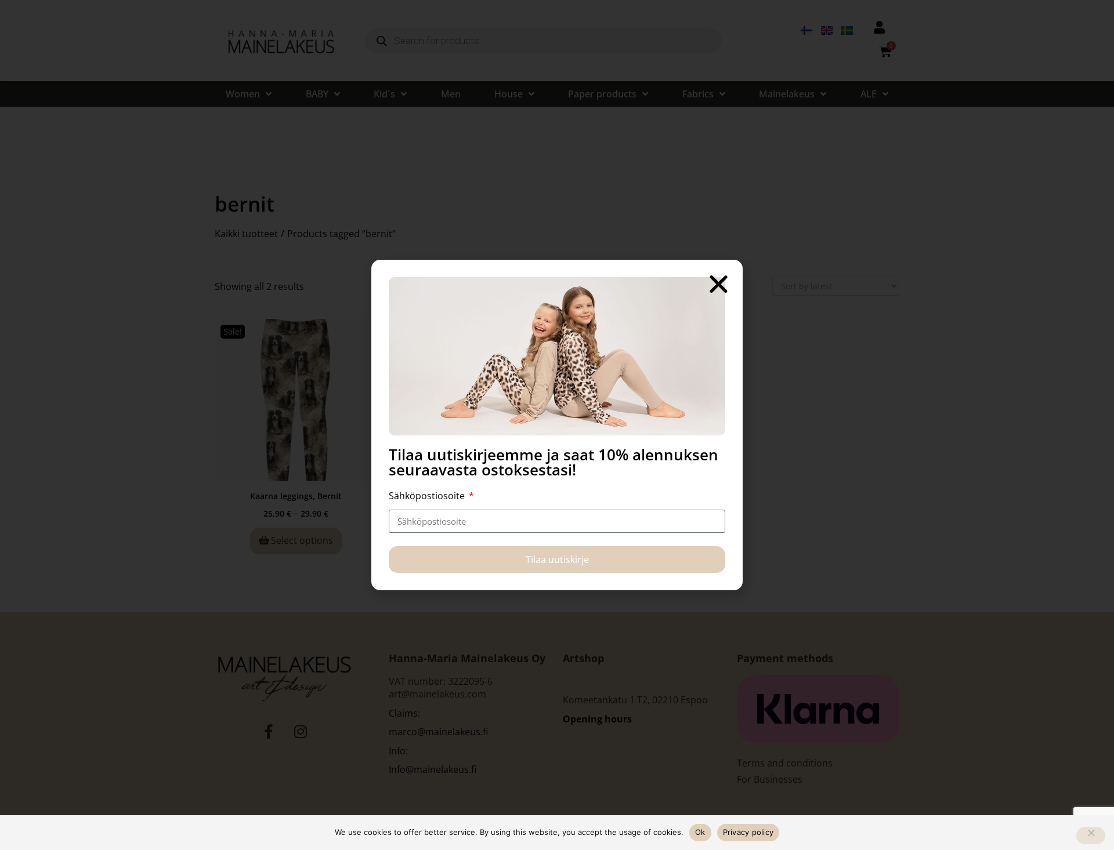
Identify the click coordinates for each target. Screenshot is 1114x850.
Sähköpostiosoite (428, 495)
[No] (1090, 835)
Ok (700, 832)
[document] (557, 425)
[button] (718, 283)
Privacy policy (748, 832)
